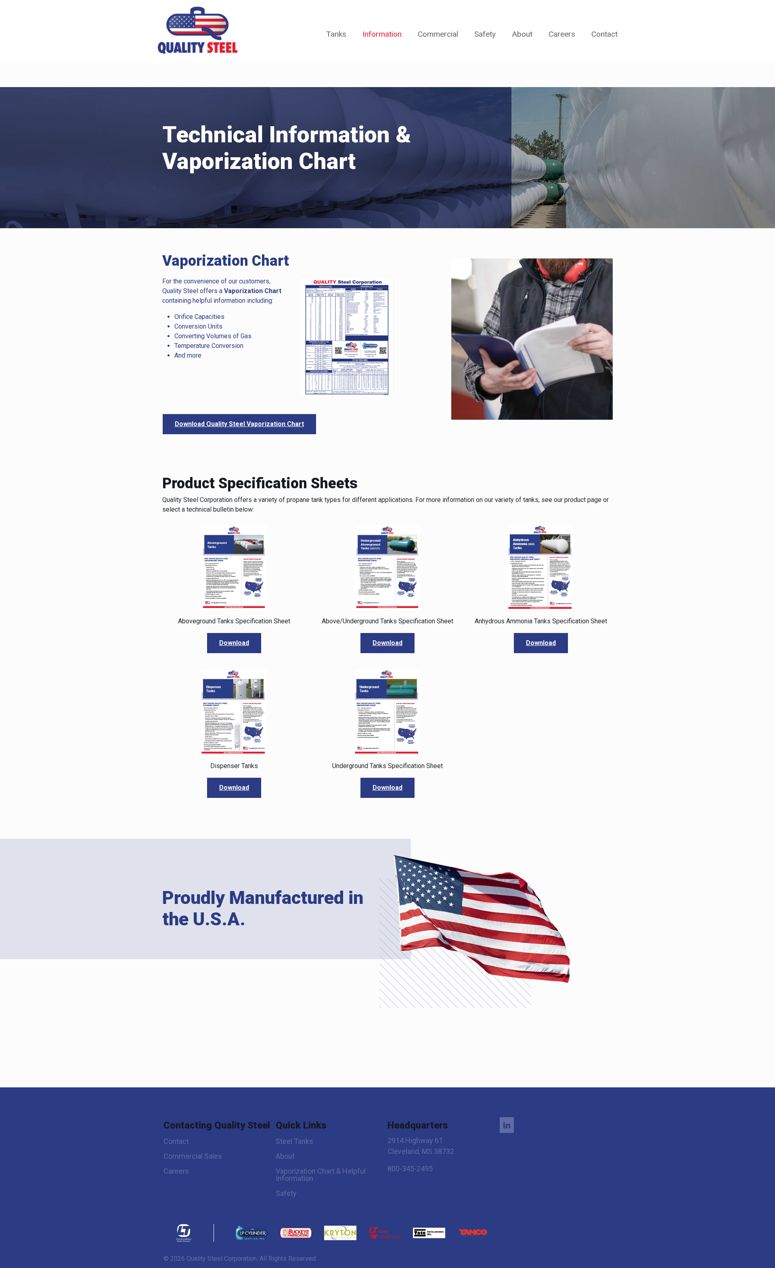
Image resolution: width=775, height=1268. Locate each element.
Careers (176, 1171)
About (285, 1156)
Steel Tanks (294, 1141)
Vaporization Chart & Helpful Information (321, 1175)
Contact (176, 1141)
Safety (286, 1193)
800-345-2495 (410, 1168)
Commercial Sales (192, 1156)
